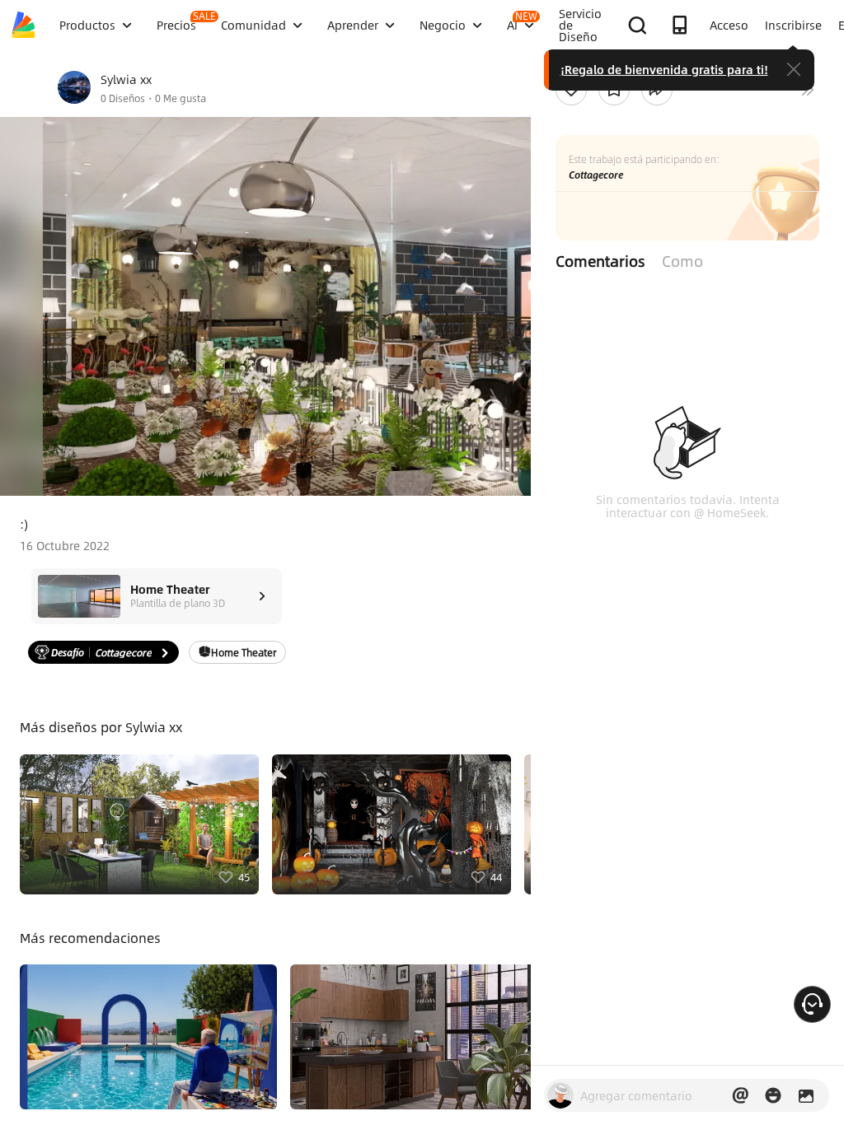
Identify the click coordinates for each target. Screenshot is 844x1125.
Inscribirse (793, 25)
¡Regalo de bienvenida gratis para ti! (664, 69)
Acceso (729, 25)
